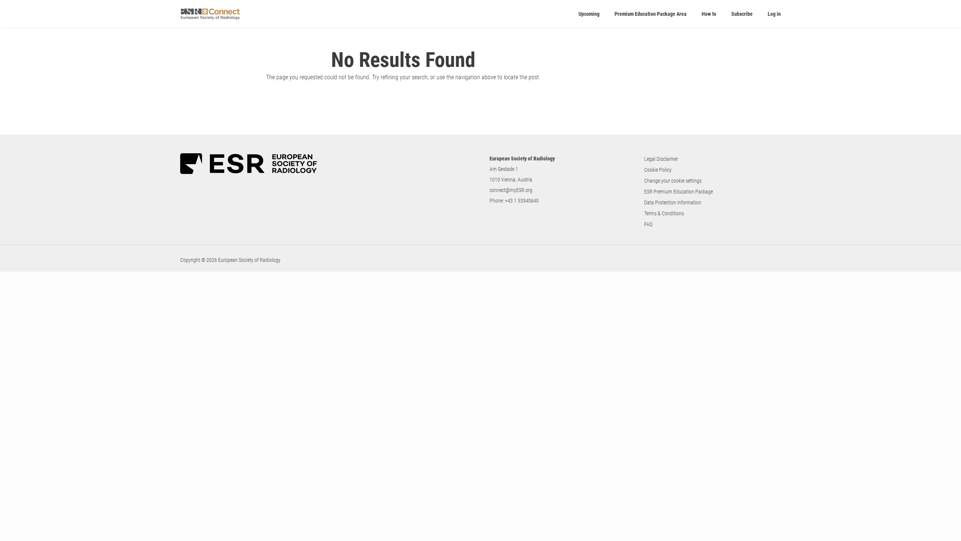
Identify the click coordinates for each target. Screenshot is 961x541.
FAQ (648, 224)
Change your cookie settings (673, 181)
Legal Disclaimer (661, 159)
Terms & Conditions (664, 213)
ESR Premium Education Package (678, 192)
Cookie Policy (658, 170)
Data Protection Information (672, 202)
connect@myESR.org (511, 190)
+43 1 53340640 (522, 201)
